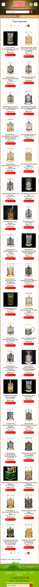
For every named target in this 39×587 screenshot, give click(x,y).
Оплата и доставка (21, 572)
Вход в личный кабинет (9, 16)
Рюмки (14, 559)
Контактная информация (29, 16)
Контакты (19, 574)
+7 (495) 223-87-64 (19, 577)
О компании (8, 572)
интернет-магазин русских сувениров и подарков (19, 582)
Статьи (31, 572)
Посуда (18, 559)
